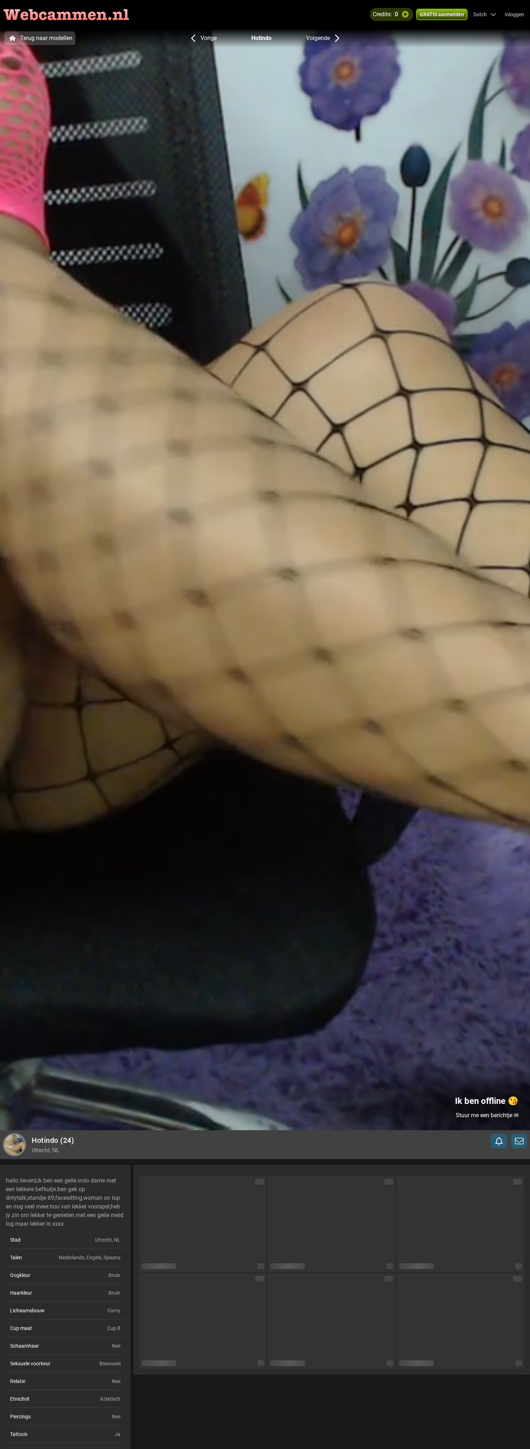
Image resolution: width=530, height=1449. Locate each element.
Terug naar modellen (46, 38)
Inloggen (514, 14)
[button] (485, 14)
